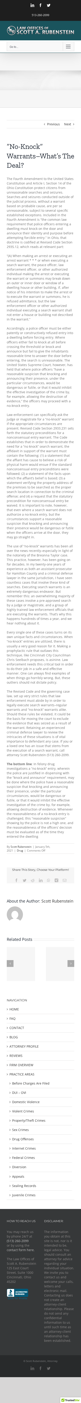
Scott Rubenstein (21, 847)
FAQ (12, 1018)
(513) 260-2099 (18, 1241)
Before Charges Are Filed (31, 1083)
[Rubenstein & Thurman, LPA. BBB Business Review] (17, 1291)
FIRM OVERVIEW (21, 1065)
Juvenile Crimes (24, 1195)
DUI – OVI (19, 1092)
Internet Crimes (24, 1148)
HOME (14, 1009)
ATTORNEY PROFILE (24, 1046)
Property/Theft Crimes (28, 1120)
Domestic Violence (26, 1102)
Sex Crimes (20, 1130)
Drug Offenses (23, 1139)
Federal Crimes (23, 1157)
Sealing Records (24, 1186)
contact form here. (21, 1250)
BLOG (13, 1037)
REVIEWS (15, 1055)
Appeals (18, 1176)
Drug (20, 850)
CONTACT (16, 1028)
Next (67, 124)
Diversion (19, 1167)
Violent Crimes (23, 1111)
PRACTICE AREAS (21, 1074)
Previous (53, 124)
